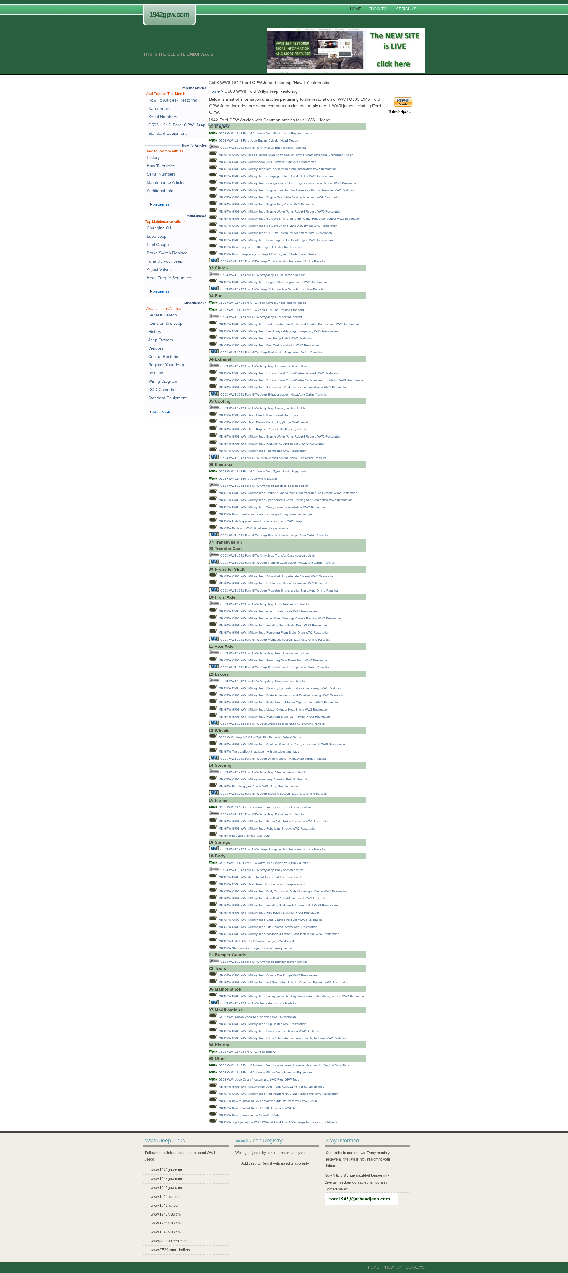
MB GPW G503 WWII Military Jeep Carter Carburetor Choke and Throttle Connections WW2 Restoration (289, 324)
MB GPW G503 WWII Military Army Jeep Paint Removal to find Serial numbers (271, 1086)
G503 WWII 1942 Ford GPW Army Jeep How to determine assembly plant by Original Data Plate (284, 1065)
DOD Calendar (162, 389)
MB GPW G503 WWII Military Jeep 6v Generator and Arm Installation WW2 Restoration (278, 169)
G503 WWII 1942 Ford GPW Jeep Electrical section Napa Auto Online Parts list (274, 535)
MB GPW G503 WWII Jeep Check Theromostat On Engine (258, 415)
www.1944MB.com (166, 1223)
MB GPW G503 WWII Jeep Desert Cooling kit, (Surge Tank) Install (263, 422)
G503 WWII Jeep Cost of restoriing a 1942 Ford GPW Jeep (259, 1079)
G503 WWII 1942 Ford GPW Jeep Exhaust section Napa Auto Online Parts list (273, 394)
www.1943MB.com (166, 1214)
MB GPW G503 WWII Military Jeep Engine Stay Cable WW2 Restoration (268, 204)
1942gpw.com (169, 14)
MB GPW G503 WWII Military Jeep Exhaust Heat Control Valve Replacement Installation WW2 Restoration (291, 380)
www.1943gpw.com (166, 1170)
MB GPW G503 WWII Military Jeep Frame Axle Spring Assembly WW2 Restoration (274, 821)
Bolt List (155, 373)
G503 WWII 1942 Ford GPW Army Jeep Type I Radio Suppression (264, 471)
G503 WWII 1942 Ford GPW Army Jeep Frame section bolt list (262, 814)
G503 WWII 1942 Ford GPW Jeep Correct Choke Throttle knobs (262, 302)
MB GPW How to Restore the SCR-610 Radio (249, 1115)
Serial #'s (406, 9)
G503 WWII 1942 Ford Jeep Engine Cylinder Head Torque (258, 140)
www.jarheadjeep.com (169, 1241)
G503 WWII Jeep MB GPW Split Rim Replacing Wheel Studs (260, 737)
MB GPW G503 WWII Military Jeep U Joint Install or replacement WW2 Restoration (274, 583)
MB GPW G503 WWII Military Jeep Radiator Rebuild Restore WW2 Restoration (272, 443)
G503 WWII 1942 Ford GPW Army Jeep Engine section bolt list (263, 147)
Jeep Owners (160, 339)
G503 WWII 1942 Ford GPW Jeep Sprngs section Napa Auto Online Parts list (273, 849)
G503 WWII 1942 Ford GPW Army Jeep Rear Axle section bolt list (264, 653)
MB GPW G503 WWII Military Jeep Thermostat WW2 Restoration (262, 450)
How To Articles (161, 165)
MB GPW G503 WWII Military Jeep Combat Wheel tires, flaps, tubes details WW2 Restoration (282, 744)
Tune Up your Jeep (165, 261)
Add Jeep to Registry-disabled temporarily (275, 1163)
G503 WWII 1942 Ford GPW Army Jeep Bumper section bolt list (263, 961)
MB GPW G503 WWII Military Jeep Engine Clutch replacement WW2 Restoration (273, 282)
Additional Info (160, 190)
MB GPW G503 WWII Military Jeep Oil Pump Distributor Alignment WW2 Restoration (275, 232)
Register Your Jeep (166, 364)
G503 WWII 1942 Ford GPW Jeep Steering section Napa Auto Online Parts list (273, 793)
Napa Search (160, 108)
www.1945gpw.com (166, 1188)
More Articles (162, 412)
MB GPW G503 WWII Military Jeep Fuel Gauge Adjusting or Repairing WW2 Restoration (278, 331)
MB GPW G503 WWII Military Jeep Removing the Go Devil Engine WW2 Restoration (276, 240)
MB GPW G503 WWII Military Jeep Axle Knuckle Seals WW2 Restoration (268, 611)
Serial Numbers (162, 116)
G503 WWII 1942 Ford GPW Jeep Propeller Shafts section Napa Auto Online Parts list (279, 590)
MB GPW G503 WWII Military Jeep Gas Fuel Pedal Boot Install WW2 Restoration (273, 898)
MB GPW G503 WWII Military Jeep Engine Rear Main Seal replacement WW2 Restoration (279, 197)
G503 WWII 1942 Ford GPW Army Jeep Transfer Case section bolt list (267, 555)
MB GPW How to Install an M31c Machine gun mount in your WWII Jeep (268, 1100)
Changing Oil (159, 228)
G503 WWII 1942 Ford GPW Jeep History (247, 1051)
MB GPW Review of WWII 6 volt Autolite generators (253, 528)
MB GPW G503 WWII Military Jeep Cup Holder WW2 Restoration (262, 1024)
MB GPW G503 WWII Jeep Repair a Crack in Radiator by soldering (264, 429)
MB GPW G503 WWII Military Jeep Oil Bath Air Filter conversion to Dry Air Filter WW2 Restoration (284, 1038)
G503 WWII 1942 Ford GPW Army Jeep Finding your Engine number (265, 133)
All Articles (161, 204)
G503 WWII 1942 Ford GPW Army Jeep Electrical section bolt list (264, 485)
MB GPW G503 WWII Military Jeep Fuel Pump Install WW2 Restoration (266, 338)
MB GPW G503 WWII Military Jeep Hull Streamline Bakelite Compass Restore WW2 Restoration (283, 982)
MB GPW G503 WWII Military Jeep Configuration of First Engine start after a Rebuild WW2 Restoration (288, 183)
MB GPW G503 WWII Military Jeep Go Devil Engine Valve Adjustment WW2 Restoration (278, 225)
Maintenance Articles (166, 182)
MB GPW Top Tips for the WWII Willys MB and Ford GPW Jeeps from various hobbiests (278, 1122)
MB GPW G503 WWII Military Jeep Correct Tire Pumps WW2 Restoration (268, 975)
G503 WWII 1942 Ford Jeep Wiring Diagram (248, 478)
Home (356, 9)
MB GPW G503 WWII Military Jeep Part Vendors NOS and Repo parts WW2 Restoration (278, 1093)
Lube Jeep (157, 236)
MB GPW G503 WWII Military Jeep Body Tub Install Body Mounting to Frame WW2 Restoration (283, 891)
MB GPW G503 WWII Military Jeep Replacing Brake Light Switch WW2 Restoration (275, 716)
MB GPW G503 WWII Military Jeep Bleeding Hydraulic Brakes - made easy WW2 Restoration (281, 688)
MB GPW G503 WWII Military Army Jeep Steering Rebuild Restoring (264, 779)
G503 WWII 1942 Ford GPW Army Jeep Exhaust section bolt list (263, 366)
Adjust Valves (159, 269)
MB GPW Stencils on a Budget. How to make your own (256, 948)
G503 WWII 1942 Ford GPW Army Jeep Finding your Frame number (265, 807)
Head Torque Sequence (169, 277)
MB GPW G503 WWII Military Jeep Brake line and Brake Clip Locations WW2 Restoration (279, 702)
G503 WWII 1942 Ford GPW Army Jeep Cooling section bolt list (263, 408)
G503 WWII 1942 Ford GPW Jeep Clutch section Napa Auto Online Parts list (272, 289)
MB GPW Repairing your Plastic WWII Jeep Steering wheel (258, 786)
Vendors (156, 348)
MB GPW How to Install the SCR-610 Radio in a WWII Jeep (259, 1108)
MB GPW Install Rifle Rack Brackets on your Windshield (256, 941)
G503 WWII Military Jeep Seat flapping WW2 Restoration (257, 1016)
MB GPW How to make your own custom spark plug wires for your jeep (266, 514)
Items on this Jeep (165, 323)
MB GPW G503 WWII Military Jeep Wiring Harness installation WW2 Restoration (273, 507)
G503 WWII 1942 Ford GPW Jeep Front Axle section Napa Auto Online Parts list (275, 639)
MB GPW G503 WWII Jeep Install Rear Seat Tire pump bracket (261, 877)
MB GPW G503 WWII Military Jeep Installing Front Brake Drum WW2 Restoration (273, 625)
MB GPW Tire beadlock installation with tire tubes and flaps (259, 751)
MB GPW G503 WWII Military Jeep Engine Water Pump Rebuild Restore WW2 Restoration (280, 211)
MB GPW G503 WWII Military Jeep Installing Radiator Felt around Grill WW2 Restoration (278, 905)
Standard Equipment (167, 133)
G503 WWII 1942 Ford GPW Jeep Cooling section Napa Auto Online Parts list (273, 457)
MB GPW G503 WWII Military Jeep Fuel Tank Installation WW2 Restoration (269, 345)
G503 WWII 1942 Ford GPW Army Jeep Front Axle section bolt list (265, 604)
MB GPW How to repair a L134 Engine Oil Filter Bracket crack (260, 247)
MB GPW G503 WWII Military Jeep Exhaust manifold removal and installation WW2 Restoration (283, 387)
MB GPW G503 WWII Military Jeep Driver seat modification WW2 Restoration (270, 1031)
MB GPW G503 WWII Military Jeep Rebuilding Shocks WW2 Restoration (267, 828)
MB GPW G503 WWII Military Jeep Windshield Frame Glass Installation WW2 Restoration (279, 934)
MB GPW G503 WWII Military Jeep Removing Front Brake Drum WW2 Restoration (274, 632)
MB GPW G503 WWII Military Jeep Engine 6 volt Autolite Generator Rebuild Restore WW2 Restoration (288, 190)
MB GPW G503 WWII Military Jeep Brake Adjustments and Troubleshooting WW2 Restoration (282, 695)
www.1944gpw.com (166, 1179)
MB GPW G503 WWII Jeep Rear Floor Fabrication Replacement (262, 884)
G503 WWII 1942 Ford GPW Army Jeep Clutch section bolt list (262, 275)
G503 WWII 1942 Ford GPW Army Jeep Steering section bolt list (264, 772)
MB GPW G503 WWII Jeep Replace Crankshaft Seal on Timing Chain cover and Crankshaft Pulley (286, 154)
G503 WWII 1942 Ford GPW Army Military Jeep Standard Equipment (265, 1072)
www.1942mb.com (165, 1205)
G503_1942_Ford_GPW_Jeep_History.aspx (189, 125)
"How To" (378, 9)
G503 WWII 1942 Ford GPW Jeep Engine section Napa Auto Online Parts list (273, 261)
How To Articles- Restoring (172, 100)
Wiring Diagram (162, 381)
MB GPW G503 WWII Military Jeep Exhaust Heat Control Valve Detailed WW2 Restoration (280, 373)
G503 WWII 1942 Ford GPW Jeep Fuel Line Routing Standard (261, 309)
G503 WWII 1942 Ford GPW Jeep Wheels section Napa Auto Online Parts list (273, 758)
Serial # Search (162, 315)
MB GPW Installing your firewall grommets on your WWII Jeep (260, 521)
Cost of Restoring (164, 356)
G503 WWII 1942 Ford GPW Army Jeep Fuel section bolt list (261, 317)
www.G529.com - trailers (170, 1250)
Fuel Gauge (158, 244)
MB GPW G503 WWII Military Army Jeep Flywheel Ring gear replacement (268, 161)
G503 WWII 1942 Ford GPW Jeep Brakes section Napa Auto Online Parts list (272, 723)
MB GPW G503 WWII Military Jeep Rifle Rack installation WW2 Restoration (269, 912)
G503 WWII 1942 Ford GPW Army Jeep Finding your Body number (264, 862)
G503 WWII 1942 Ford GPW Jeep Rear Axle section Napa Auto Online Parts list (274, 667)
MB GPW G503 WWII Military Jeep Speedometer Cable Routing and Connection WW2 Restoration (286, 500)
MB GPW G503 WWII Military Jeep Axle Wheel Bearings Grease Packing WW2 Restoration (280, 618)
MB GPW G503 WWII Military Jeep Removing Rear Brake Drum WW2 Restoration (274, 660)
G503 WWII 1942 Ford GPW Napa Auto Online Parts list (258, 1003)
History (153, 157)
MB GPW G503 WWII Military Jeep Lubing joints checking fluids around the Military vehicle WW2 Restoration (292, 996)
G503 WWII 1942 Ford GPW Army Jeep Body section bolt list (261, 870)
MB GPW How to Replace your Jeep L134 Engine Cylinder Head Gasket (268, 254)
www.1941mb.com (165, 1197)
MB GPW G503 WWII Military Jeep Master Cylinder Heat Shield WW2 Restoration (274, 709)
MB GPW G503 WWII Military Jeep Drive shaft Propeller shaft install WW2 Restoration (277, 576)
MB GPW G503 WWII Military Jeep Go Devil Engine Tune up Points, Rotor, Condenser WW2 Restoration (290, 218)
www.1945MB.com (166, 1232)
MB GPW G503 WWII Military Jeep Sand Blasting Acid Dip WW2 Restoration (270, 919)
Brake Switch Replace (167, 252)
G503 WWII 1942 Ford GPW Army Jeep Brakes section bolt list (263, 681)
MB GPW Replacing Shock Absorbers (244, 835)
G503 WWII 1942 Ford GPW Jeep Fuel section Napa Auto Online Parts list (271, 352)
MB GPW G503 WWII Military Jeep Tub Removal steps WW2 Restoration (268, 926)
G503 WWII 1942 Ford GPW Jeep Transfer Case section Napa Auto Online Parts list (277, 562)
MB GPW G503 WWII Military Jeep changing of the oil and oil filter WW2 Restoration (276, 176)
